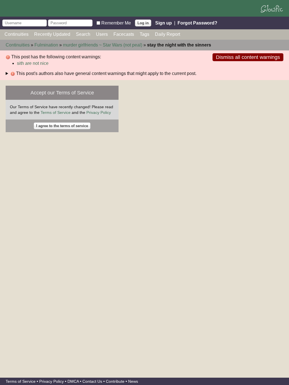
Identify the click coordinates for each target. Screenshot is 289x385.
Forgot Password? (197, 22)
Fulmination (46, 45)
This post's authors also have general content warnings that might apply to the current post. (105, 73)
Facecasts (123, 34)
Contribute (115, 381)
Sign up (163, 22)
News (133, 381)
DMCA (73, 381)
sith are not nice (33, 63)
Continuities (17, 34)
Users (102, 34)
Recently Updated (52, 34)
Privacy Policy (98, 112)
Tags (144, 34)
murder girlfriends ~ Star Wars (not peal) (102, 45)
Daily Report (167, 34)
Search (83, 34)
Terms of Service (56, 112)
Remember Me (116, 22)
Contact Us (92, 381)
